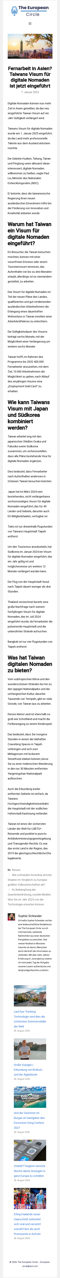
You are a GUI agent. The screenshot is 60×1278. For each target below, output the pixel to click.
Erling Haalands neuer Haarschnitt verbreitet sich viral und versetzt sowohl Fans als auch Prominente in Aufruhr (27, 1224)
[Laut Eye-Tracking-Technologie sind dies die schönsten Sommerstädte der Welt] (30, 1004)
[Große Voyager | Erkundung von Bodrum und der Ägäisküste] (30, 1057)
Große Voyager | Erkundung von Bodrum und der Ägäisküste (28, 1069)
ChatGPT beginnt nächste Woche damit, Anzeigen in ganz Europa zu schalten (29, 1170)
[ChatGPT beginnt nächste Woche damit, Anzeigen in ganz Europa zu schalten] (30, 1158)
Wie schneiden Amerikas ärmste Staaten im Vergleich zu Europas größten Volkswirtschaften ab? (30, 879)
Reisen (16, 870)
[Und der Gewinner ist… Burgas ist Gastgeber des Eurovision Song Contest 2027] (30, 1105)
